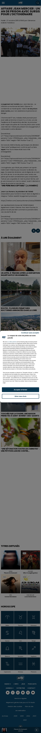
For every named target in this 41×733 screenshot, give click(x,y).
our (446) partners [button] (11, 341)
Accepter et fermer (20, 390)
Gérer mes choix (20, 396)
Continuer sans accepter (30, 333)
